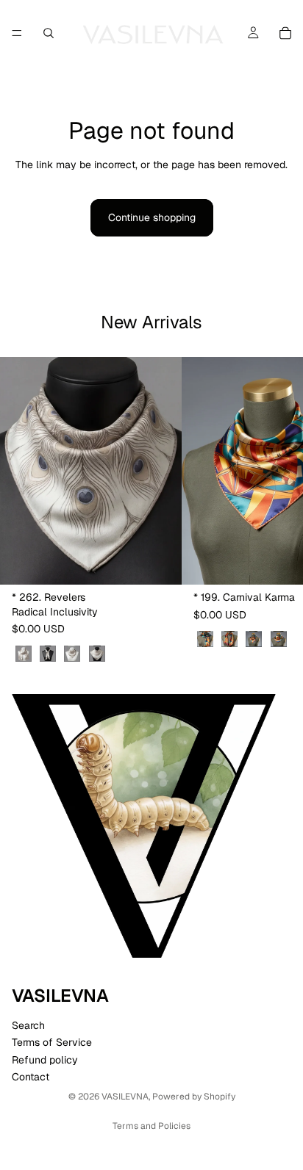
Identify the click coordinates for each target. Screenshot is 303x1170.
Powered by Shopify (193, 1096)
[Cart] (285, 33)
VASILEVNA (125, 1096)
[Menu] (17, 33)
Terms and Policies (151, 1126)
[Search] (48, 33)
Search (28, 1025)
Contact (30, 1076)
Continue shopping (152, 217)
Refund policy (45, 1059)
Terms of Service (52, 1042)
